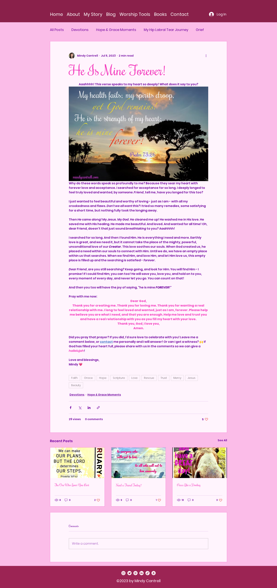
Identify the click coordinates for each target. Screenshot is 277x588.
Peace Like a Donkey (188, 485)
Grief (200, 30)
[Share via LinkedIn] (89, 407)
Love (134, 378)
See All (222, 440)
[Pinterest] (135, 573)
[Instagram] (123, 573)
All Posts (57, 30)
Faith (74, 378)
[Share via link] (98, 407)
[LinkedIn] (141, 573)
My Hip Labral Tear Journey (166, 30)
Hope (102, 378)
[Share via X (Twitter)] (80, 407)
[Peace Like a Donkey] (199, 462)
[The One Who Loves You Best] (77, 462)
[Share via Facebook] (70, 407)
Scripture (119, 378)
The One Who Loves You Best (72, 485)
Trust (164, 378)
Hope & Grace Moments (116, 30)
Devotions (80, 30)
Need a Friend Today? (129, 485)
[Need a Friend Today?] (138, 462)
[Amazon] (154, 573)
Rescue (149, 378)
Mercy (177, 378)
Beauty (76, 385)
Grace (88, 378)
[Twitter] (129, 573)
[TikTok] (147, 573)
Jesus (191, 378)
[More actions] (206, 55)
